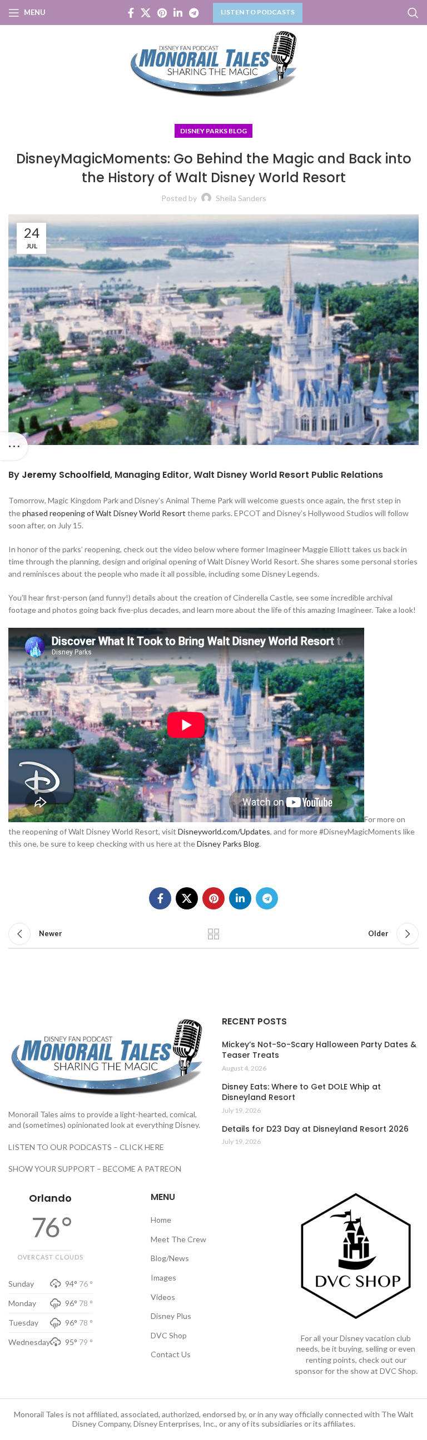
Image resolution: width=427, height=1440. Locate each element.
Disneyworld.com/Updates (224, 831)
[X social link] (145, 12)
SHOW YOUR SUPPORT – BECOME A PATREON (94, 1168)
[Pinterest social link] (162, 12)
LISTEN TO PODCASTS (258, 12)
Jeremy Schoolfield (66, 474)
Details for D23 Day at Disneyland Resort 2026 (315, 1129)
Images (163, 1277)
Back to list (213, 934)
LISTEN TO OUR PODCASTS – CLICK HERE (86, 1147)
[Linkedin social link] (178, 12)
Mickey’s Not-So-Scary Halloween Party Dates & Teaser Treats (319, 1050)
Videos (163, 1297)
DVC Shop (169, 1335)
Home (161, 1219)
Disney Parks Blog (213, 131)
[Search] (413, 13)
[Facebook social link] (131, 12)
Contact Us (171, 1354)
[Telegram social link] (194, 12)
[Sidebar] (14, 446)
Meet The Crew (178, 1239)
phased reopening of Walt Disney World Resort (104, 513)
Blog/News (170, 1258)
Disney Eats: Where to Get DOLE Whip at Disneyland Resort (301, 1092)
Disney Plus (171, 1316)
